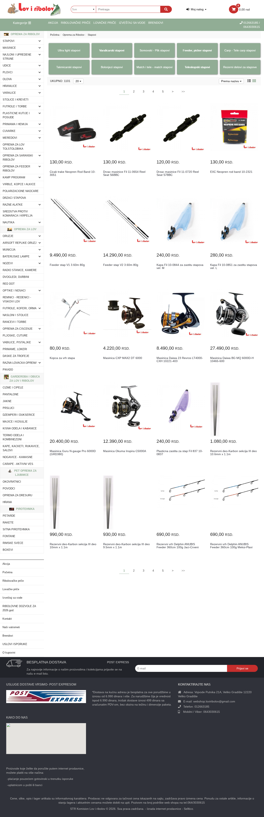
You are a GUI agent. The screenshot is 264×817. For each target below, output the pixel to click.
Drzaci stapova (14, 198)
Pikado (8, 369)
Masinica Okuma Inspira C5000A (124, 451)
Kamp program (14, 177)
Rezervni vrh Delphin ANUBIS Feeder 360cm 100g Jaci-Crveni (178, 545)
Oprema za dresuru (17, 495)
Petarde (9, 515)
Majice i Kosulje (15, 421)
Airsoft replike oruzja (20, 243)
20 (77, 81)
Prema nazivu (230, 81)
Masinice (9, 47)
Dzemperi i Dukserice (19, 414)
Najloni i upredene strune (17, 56)
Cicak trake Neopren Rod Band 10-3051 (72, 173)
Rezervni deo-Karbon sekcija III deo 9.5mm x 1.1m (126, 545)
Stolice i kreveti (15, 99)
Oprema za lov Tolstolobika (14, 146)
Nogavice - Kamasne (18, 457)
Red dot (9, 283)
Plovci (8, 72)
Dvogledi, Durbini (16, 277)
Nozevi (8, 263)
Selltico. (189, 808)
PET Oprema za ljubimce (25, 472)
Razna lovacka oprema (20, 362)
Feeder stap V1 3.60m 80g (67, 264)
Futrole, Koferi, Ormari (21, 308)
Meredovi (10, 137)
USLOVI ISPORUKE (14, 644)
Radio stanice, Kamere (20, 270)
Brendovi (155, 22)
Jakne (7, 401)
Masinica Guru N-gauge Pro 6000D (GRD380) (73, 452)
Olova (7, 79)
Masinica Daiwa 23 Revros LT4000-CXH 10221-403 (180, 359)
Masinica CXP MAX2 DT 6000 (122, 358)
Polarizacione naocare (21, 191)
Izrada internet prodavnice (164, 808)
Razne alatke (13, 204)
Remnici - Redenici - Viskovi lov (17, 299)
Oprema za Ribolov (25, 34)
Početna (7, 572)
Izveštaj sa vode (132, 22)
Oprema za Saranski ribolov (18, 157)
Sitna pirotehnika (16, 529)
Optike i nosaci (14, 290)
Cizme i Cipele (13, 387)
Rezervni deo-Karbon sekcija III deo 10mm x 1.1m (73, 545)
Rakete (8, 522)
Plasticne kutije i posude (16, 115)
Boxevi (8, 549)
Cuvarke (9, 131)
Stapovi (8, 41)
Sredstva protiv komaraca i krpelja (18, 213)
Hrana (7, 502)
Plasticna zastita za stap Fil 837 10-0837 (180, 452)
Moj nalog (196, 9)
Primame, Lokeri (15, 349)
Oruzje (8, 236)
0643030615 (211, 711)
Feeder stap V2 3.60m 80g (120, 264)
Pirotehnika (24, 508)
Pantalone (11, 394)
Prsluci (8, 408)
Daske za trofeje (16, 356)
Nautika (8, 222)
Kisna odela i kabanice (20, 428)
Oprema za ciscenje (18, 328)
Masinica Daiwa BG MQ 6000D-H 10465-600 (232, 359)
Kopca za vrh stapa (62, 358)
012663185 (251, 22)
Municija (9, 249)
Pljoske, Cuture (15, 335)
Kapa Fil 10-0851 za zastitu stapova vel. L (233, 266)
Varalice (9, 92)
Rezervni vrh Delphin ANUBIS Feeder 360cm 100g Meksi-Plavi (231, 545)
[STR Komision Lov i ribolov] (34, 9)
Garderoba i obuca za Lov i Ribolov (24, 378)
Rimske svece (13, 543)
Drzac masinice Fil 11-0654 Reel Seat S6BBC (124, 173)
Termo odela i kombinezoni (13, 437)
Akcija (53, 22)
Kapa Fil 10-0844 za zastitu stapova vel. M (180, 266)
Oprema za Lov (25, 229)
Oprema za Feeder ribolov (16, 168)
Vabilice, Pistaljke (17, 342)
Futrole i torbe (15, 106)
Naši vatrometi (11, 627)
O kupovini (8, 652)
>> (183, 91)
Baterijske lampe (16, 256)
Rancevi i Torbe (14, 322)
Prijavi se (242, 668)
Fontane (9, 536)
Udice (7, 65)
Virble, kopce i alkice (19, 184)
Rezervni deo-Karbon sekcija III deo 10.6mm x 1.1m (233, 452)
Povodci (9, 488)
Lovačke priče (104, 22)
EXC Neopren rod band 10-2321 (231, 171)
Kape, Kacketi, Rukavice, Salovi (21, 448)
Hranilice (10, 86)
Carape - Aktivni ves (18, 464)
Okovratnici (12, 481)
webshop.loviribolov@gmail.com (214, 701)
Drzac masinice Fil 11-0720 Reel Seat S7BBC (178, 173)
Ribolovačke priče (76, 22)
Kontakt (7, 618)
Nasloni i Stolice (15, 315)
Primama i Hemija (15, 124)
